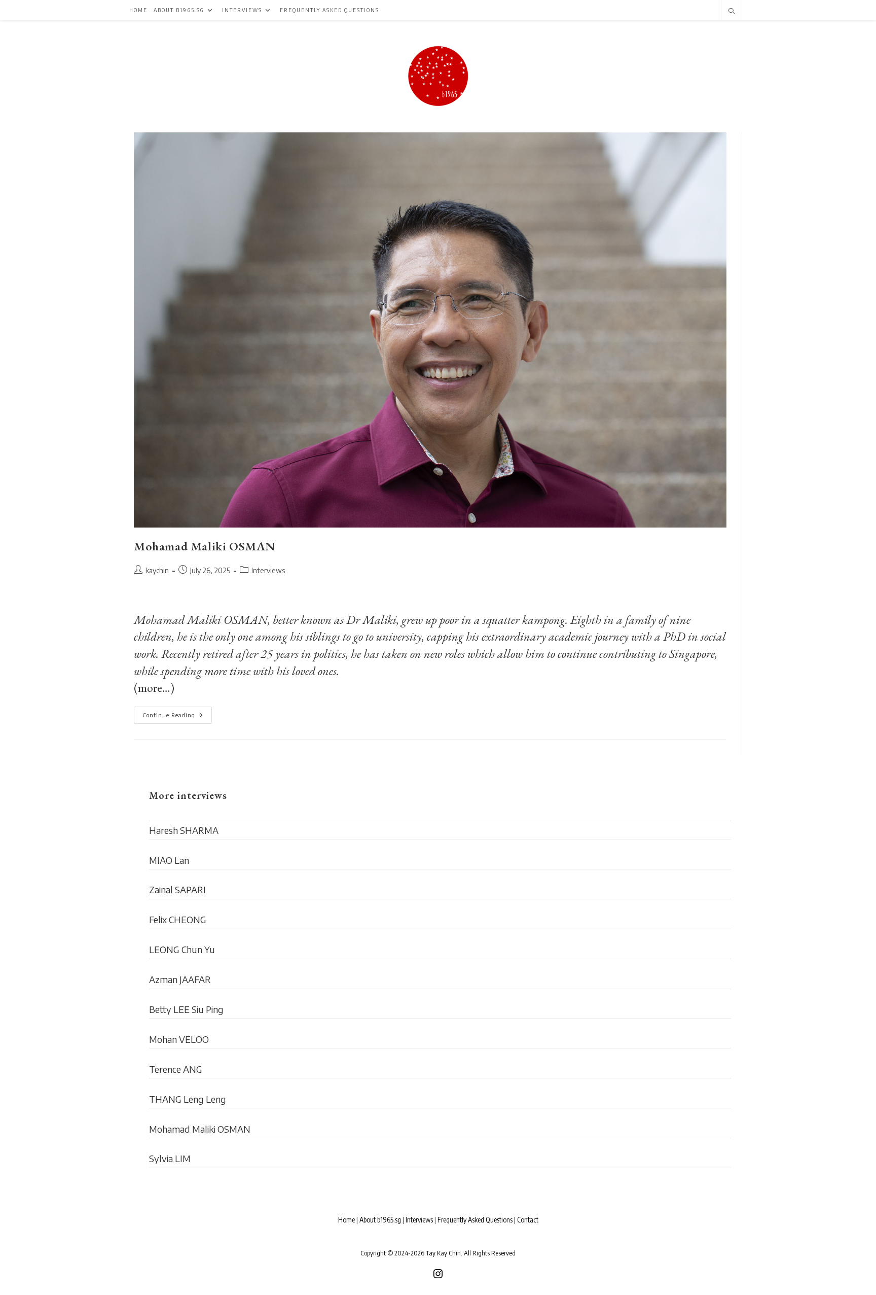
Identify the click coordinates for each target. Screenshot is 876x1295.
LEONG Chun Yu (182, 949)
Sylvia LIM (170, 1158)
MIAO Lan (169, 860)
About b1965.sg (380, 1219)
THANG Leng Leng (187, 1099)
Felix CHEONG (177, 919)
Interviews (268, 570)
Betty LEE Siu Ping (186, 1009)
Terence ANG (175, 1069)
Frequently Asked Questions (475, 1219)
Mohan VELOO (179, 1039)
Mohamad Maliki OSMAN (205, 546)
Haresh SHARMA (183, 830)
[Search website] (731, 12)
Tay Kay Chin (443, 1253)
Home (346, 1219)
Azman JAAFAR (180, 979)
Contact (527, 1219)
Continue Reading (177, 717)
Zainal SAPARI (177, 889)
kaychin (157, 570)
